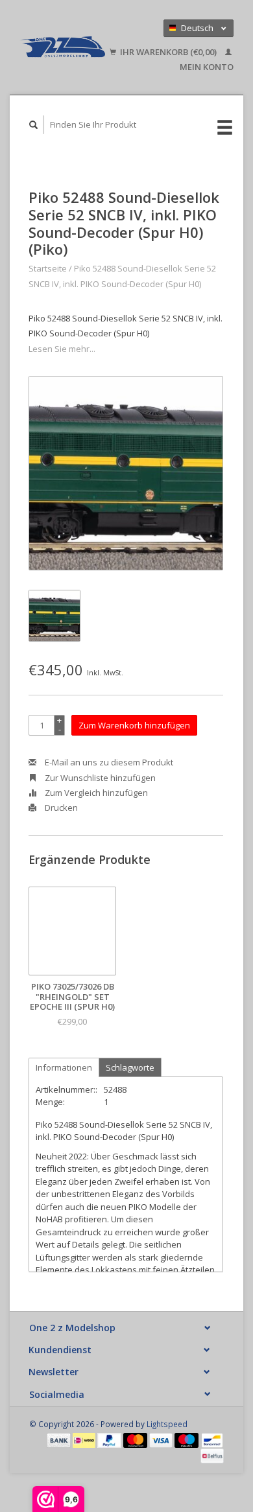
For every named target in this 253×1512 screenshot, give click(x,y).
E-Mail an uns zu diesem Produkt (108, 762)
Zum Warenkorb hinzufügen (134, 725)
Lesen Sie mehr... (62, 349)
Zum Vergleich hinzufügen (95, 792)
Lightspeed (167, 1424)
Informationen (64, 1067)
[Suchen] (33, 124)
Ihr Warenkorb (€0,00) (168, 52)
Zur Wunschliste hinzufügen (99, 778)
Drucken (60, 807)
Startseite (48, 268)
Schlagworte (130, 1067)
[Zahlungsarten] (60, 1439)
